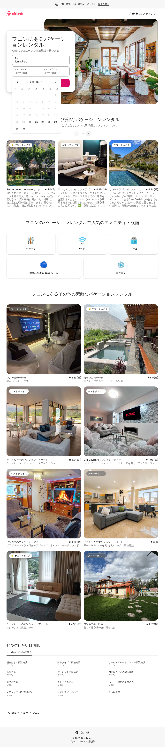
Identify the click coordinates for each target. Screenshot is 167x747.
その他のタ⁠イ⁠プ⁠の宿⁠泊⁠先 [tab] (19, 652)
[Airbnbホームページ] (15, 13)
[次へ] (88, 133)
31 (24, 128)
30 (17, 128)
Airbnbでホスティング (142, 13)
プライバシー (76, 741)
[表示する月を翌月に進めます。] (55, 82)
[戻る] (76, 133)
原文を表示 (103, 4)
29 (55, 122)
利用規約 (90, 741)
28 (49, 122)
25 (30, 122)
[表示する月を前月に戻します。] (18, 82)
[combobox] (41, 61)
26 (36, 122)
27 (42, 122)
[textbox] (26, 73)
